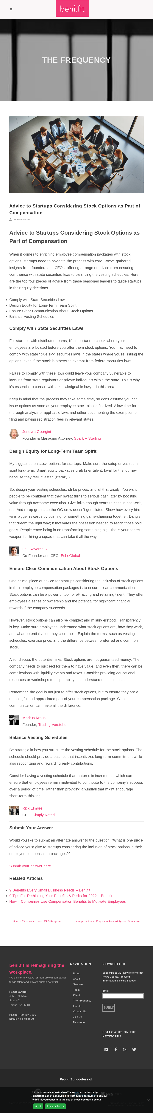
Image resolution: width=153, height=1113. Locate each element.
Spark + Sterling (87, 438)
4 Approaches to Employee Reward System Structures (108, 921)
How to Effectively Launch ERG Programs (37, 921)
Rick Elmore (32, 808)
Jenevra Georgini (36, 432)
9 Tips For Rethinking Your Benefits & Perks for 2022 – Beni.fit (60, 896)
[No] (148, 1100)
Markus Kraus (34, 718)
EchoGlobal (70, 556)
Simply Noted (44, 815)
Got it (38, 1106)
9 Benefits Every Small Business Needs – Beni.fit (49, 890)
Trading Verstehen (53, 725)
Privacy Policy (55, 1106)
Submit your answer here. (30, 866)
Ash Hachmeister (21, 219)
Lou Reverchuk (34, 549)
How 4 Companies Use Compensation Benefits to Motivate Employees (67, 901)
